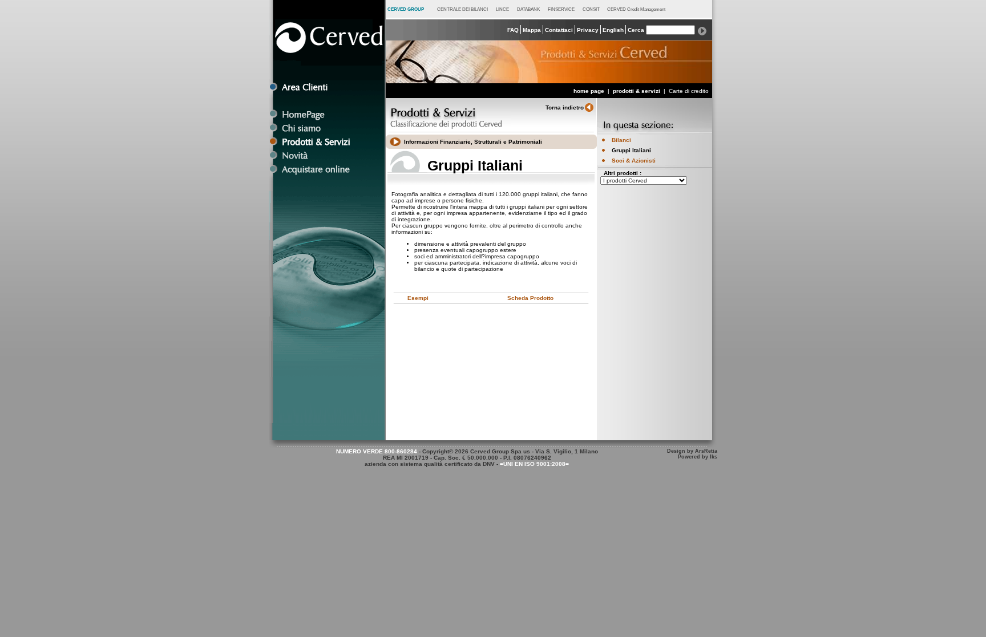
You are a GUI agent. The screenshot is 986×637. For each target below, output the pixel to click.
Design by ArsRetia (692, 451)
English (613, 30)
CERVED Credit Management (636, 9)
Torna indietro (564, 107)
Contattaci (559, 30)
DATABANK (528, 9)
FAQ (513, 30)
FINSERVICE (561, 9)
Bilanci (621, 140)
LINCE (502, 9)
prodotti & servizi (637, 91)
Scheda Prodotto (530, 298)
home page (588, 91)
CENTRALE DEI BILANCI (462, 9)
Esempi (418, 298)
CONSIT (591, 9)
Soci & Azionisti (634, 160)
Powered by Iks (697, 457)
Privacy (588, 30)
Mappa (532, 30)
